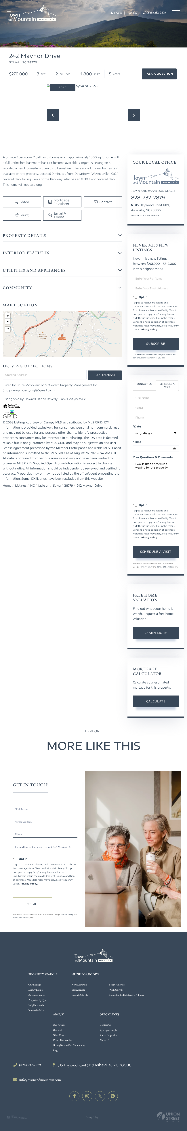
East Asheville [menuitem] (78, 989)
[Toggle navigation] (176, 12)
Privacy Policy (148, 329)
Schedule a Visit (167, 385)
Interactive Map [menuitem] (36, 1010)
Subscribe (155, 343)
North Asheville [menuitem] (79, 984)
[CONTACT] (159, 73)
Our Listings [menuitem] (34, 984)
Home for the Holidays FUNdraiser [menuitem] (126, 995)
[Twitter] (100, 1096)
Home (7, 485)
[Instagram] (87, 1096)
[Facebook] (74, 1096)
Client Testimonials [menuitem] (62, 1040)
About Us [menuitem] (104, 1040)
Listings (20, 485)
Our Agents (152, 216)
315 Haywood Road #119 (94, 1065)
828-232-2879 (148, 197)
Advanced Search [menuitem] (36, 995)
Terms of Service (164, 567)
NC (32, 485)
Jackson (43, 485)
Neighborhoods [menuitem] (36, 1005)
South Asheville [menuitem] (117, 984)
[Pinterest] (113, 1096)
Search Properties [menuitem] (108, 1035)
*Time (137, 442)
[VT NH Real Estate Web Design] (168, 1117)
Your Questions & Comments (153, 457)
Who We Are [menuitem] (59, 1035)
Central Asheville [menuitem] (80, 995)
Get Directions (104, 375)
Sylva (57, 485)
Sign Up (132, 13)
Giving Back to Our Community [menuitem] (69, 1045)
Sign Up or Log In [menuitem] (108, 1030)
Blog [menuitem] (55, 1050)
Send (32, 904)
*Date (137, 426)
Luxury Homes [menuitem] (35, 989)
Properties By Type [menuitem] (37, 1000)
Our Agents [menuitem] (58, 1025)
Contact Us (137, 216)
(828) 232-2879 (156, 12)
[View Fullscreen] (7, 329)
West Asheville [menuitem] (116, 989)
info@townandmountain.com (40, 1079)
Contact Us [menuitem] (105, 1025)
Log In (117, 13)
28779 (68, 485)
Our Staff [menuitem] (57, 1030)
